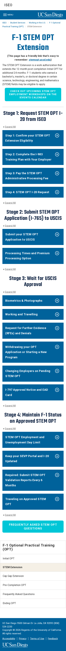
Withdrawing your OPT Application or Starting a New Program (26, 352)
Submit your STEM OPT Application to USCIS (21, 237)
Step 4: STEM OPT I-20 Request (27, 192)
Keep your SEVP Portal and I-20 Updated (27, 458)
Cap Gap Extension (13, 576)
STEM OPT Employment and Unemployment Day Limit (25, 439)
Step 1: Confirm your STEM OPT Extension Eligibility (27, 138)
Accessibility (8, 638)
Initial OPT (8, 558)
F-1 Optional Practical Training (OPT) (29, 547)
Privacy (22, 638)
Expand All (10, 127)
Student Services (17, 22)
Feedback (53, 638)
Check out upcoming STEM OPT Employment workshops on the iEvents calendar (33, 94)
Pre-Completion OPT (14, 585)
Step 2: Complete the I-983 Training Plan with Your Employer (28, 157)
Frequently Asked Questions (19, 594)
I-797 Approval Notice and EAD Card (26, 392)
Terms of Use (37, 638)
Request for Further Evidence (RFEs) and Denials (25, 330)
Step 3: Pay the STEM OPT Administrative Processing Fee (26, 176)
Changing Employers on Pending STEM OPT (27, 373)
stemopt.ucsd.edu (40, 59)
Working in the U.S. (37, 22)
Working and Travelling (21, 314)
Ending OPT (9, 603)
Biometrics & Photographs (23, 300)
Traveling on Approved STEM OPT (25, 501)
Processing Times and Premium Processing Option (27, 256)
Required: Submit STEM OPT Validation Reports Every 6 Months (25, 480)
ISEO (8, 5)
